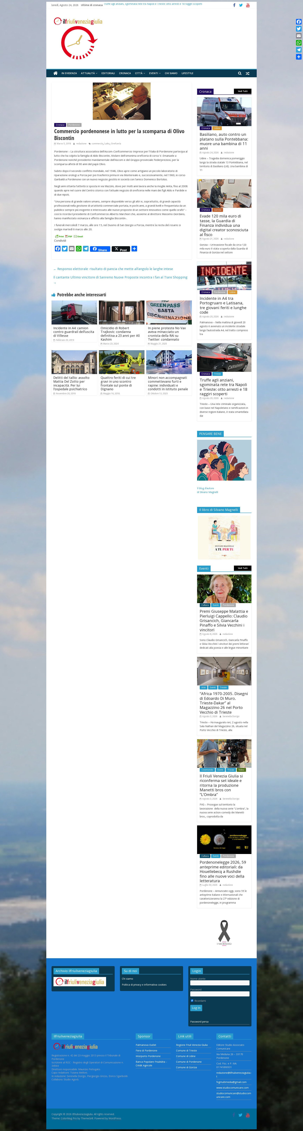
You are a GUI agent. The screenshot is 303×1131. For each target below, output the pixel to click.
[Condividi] (298, 56)
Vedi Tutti (243, 91)
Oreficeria (116, 143)
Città (138, 73)
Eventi (153, 73)
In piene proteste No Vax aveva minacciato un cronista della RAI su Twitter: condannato (167, 333)
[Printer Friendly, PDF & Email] (69, 236)
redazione (81, 143)
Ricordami (200, 1000)
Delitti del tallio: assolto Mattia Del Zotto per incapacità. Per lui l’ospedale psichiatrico (71, 383)
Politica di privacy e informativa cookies (144, 984)
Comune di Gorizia (186, 1067)
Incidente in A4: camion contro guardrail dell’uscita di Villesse (73, 332)
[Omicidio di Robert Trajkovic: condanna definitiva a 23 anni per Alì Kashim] (121, 303)
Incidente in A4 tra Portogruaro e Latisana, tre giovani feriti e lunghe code (223, 305)
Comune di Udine (186, 1056)
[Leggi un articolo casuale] (247, 73)
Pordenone (74, 124)
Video (241, 769)
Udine (217, 128)
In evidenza (69, 73)
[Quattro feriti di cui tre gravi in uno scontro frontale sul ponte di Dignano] (121, 352)
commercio (97, 143)
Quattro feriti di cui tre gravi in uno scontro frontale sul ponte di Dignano (118, 383)
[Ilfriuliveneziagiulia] (55, 73)
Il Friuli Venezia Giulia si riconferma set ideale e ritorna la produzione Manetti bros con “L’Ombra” (221, 785)
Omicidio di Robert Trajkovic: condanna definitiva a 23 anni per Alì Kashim (120, 333)
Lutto (107, 143)
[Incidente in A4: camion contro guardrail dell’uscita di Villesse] (74, 303)
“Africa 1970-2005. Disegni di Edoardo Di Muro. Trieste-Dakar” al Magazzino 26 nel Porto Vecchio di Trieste (224, 703)
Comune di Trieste (186, 1050)
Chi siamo (171, 73)
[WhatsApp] (298, 42)
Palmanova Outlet (146, 1045)
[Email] (298, 35)
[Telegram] (298, 49)
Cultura (205, 605)
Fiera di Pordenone (146, 1050)
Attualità (88, 73)
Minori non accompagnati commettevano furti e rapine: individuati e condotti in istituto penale (168, 383)
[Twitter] (298, 28)
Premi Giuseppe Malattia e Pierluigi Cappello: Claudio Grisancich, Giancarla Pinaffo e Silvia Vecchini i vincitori (224, 620)
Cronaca (125, 73)
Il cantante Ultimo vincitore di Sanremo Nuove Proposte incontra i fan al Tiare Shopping (120, 279)
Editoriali (108, 73)
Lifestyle (187, 73)
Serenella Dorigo (231, 716)
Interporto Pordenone (148, 1056)
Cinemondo (207, 769)
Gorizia (217, 209)
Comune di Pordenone (189, 1061)
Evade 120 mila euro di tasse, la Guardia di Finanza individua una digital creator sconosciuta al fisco (224, 225)
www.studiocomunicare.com (232, 1087)
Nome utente (198, 978)
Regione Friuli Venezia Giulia (192, 1045)
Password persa (199, 1021)
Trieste (217, 373)
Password (195, 989)
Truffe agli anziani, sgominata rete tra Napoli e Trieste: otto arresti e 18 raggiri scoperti (153, 5)
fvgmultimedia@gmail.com (231, 1082)
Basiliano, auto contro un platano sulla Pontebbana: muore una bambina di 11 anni (224, 141)
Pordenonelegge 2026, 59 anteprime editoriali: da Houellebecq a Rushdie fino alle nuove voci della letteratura (223, 871)
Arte (203, 687)
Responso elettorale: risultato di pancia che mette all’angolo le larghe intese (113, 269)
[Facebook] (298, 21)
